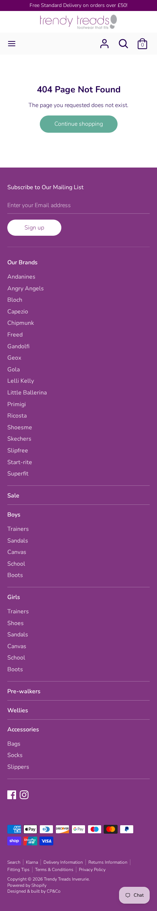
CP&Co (54, 891)
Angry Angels (25, 288)
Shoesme (19, 427)
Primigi (16, 404)
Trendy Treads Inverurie (66, 879)
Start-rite (19, 462)
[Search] (123, 41)
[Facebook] (12, 795)
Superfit (17, 474)
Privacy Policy (92, 870)
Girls (13, 597)
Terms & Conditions (54, 870)
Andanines (21, 277)
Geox (14, 358)
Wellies (17, 710)
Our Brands (22, 262)
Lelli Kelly (20, 381)
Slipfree (17, 451)
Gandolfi (18, 346)
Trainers (18, 529)
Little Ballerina (27, 393)
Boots (15, 575)
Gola (13, 369)
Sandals (17, 541)
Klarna (32, 862)
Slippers (18, 767)
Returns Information (107, 862)
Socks (15, 755)
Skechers (19, 439)
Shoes (15, 623)
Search (13, 862)
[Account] (104, 41)
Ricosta (17, 416)
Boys (13, 515)
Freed (15, 335)
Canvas (16, 552)
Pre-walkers (24, 691)
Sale (13, 496)
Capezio (17, 312)
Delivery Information (63, 862)
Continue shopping (78, 124)
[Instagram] (25, 795)
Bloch (14, 300)
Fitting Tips (18, 870)
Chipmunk (20, 323)
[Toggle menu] (11, 43)
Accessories (23, 730)
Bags (13, 744)
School (16, 564)
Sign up (34, 228)
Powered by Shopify (26, 885)
